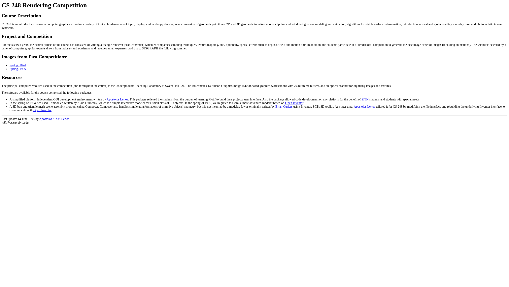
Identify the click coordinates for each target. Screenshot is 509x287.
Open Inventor (294, 103)
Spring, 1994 (18, 65)
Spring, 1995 (18, 69)
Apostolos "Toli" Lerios (54, 119)
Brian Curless (283, 106)
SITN (365, 99)
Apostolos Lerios (117, 99)
